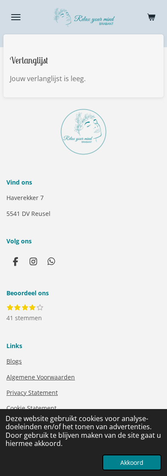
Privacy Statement (32, 392)
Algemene (40, 377)
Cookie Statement (31, 408)
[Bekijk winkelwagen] (151, 17)
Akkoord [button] (131, 462)
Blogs (14, 361)
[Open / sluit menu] (15, 17)
